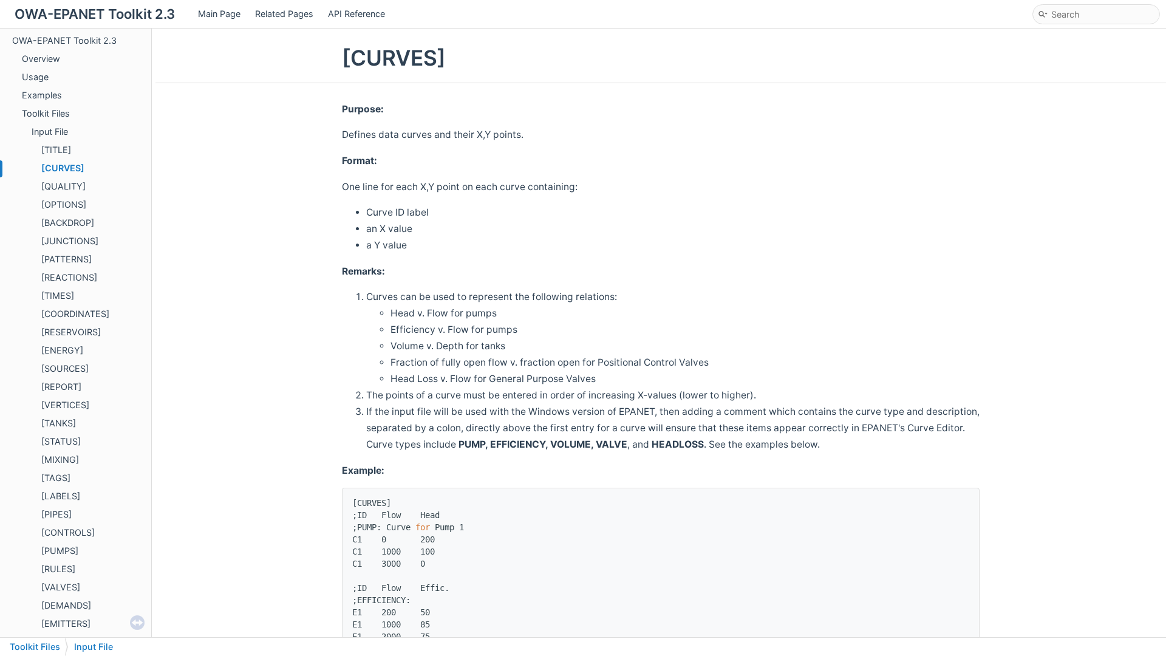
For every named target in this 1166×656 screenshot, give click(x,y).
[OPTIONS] (63, 204)
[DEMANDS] (66, 605)
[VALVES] (60, 587)
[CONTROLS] (68, 532)
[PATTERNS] (66, 259)
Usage (35, 77)
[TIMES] (57, 295)
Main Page (219, 14)
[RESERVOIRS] (71, 332)
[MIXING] (60, 459)
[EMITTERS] (65, 623)
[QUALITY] (63, 186)
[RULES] (58, 569)
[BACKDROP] (67, 222)
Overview (41, 58)
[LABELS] (60, 496)
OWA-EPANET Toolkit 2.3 (64, 40)
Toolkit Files (46, 113)
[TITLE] (56, 150)
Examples (42, 95)
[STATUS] (61, 441)
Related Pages (284, 14)
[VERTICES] (65, 405)
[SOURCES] (65, 368)
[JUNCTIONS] (69, 241)
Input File (50, 131)
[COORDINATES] (75, 314)
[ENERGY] (62, 350)
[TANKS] (58, 423)
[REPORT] (61, 386)
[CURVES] (62, 168)
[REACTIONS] (69, 277)
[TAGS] (55, 478)
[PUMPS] (59, 550)
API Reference (356, 14)
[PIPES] (56, 514)
